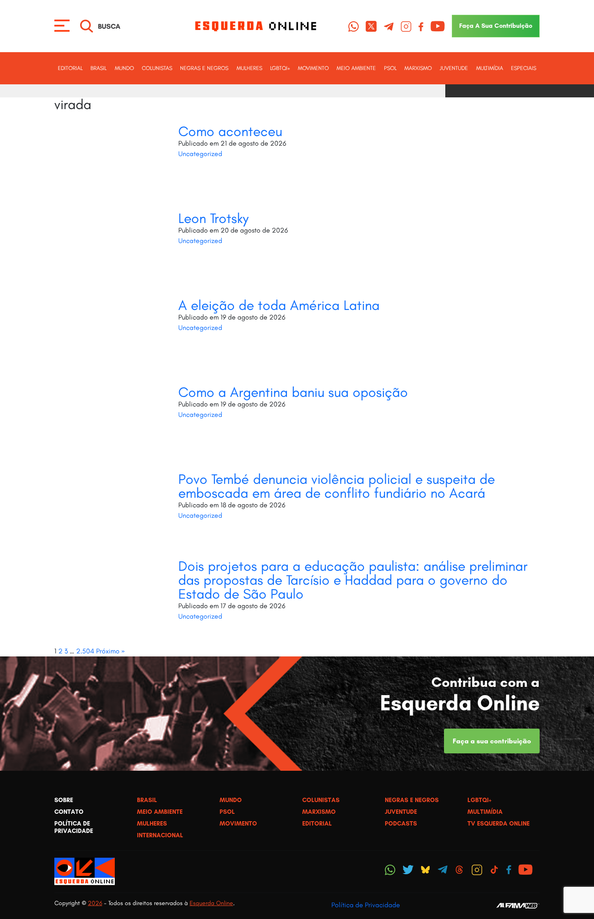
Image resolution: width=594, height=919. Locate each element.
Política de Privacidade (365, 905)
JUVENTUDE (454, 68)
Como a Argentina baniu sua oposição (293, 392)
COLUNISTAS (157, 68)
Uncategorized (200, 154)
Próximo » (110, 651)
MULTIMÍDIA (489, 68)
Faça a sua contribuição (492, 741)
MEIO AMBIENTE (356, 68)
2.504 (85, 651)
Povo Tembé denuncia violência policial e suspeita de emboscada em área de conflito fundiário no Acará (336, 486)
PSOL (390, 68)
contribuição (495, 26)
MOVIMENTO (313, 68)
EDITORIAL (70, 68)
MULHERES (249, 68)
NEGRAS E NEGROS (204, 68)
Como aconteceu (230, 131)
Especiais (523, 68)
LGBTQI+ (280, 68)
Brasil (98, 68)
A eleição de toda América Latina (279, 305)
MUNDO (124, 68)
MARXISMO (418, 68)
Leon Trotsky (213, 218)
